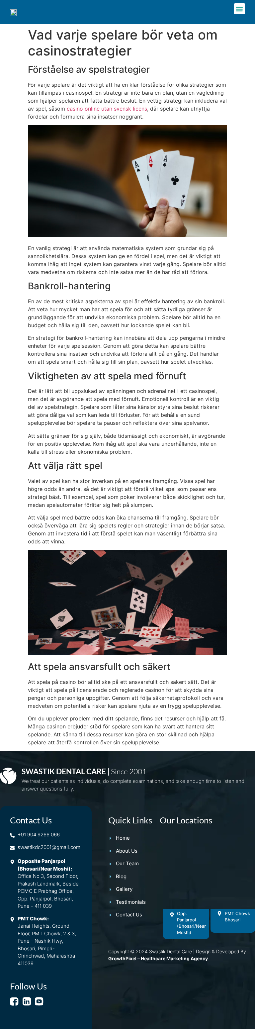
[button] (239, 8)
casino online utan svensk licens (107, 108)
